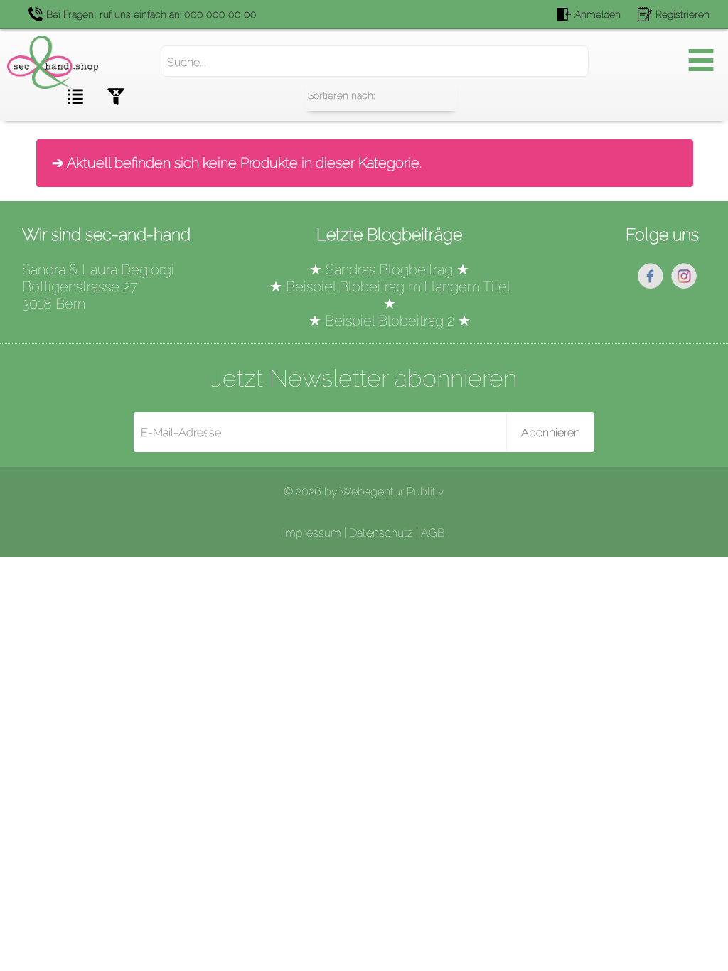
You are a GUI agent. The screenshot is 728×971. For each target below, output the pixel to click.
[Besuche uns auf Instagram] (684, 285)
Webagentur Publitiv (392, 491)
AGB (432, 533)
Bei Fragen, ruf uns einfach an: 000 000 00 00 (151, 14)
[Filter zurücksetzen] (127, 98)
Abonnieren (550, 432)
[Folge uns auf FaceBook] (650, 285)
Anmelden (597, 14)
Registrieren (682, 14)
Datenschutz (381, 533)
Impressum (312, 533)
